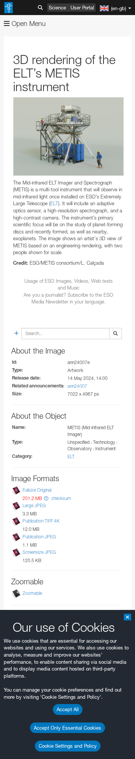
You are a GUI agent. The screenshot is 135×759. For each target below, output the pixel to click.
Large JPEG (34, 505)
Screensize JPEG (39, 552)
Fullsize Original (36, 490)
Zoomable (32, 593)
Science (57, 8)
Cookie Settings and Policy (68, 746)
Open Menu (28, 23)
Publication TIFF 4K (41, 521)
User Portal (82, 8)
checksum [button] (60, 498)
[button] (46, 498)
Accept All (68, 709)
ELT (54, 203)
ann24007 (77, 386)
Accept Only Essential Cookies (67, 728)
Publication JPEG (39, 537)
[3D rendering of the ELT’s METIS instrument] (68, 136)
